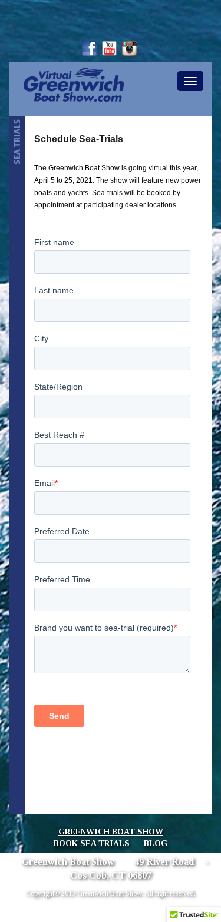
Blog (155, 843)
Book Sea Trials (92, 843)
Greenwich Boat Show (110, 831)
